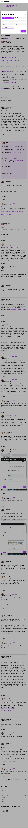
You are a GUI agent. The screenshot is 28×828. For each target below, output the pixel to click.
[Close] (25, 14)
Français (17, 20)
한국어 (16, 24)
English (4, 17)
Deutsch (4, 20)
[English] (6, 1)
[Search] (24, 1)
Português (5, 27)
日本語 (4, 24)
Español (16, 17)
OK (23, 31)
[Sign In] (26, 1)
